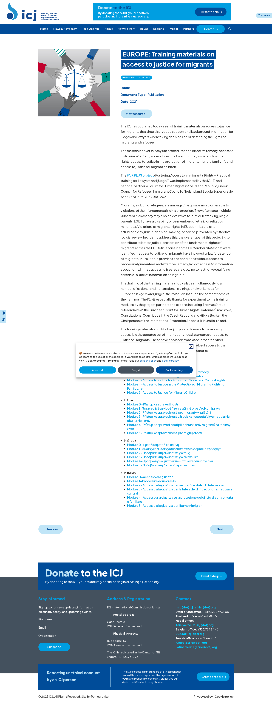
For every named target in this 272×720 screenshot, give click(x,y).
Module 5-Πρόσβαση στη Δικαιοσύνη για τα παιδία (161, 465)
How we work (126, 28)
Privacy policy (203, 696)
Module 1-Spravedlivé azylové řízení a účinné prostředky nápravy (174, 408)
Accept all (97, 369)
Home (44, 28)
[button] (191, 346)
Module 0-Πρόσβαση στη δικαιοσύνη (153, 445)
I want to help (210, 12)
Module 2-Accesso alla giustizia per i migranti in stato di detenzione (175, 485)
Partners (188, 28)
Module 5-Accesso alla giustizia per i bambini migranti (165, 505)
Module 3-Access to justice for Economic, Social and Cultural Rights (176, 380)
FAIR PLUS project (140, 175)
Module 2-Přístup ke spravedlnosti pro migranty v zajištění (169, 412)
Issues (144, 28)
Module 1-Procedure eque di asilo (151, 481)
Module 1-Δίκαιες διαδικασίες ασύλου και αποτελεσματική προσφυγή (174, 449)
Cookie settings (174, 369)
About (109, 28)
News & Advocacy (65, 28)
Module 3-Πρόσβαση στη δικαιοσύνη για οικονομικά (162, 457)
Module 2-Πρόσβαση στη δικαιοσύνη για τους (158, 453)
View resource (135, 113)
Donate (211, 29)
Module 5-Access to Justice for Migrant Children (162, 392)
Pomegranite (100, 696)
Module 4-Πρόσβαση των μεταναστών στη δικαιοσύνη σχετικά (170, 461)
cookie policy (170, 360)
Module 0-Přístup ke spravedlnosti (152, 404)
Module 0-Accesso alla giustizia (150, 477)
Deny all (136, 369)
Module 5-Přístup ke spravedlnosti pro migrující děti (164, 433)
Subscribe (54, 647)
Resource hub (91, 28)
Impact (173, 28)
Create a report (212, 676)
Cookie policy (224, 696)
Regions (158, 28)
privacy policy (147, 360)
